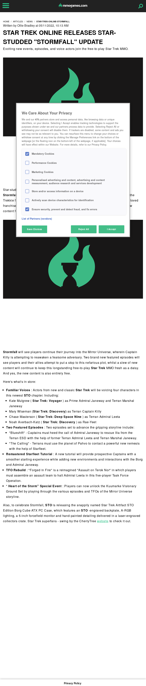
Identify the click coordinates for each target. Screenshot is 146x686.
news (30, 21)
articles (18, 21)
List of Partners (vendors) (37, 218)
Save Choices (34, 229)
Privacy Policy (72, 683)
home (6, 21)
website (103, 521)
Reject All (83, 229)
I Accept (111, 229)
